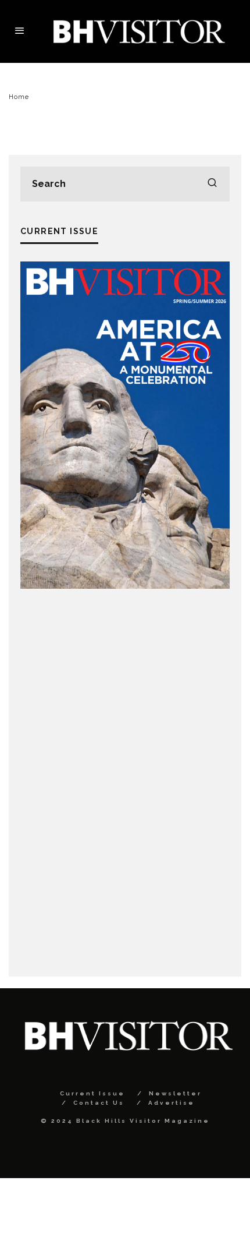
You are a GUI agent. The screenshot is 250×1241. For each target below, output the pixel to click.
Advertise (171, 1102)
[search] (212, 184)
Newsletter (175, 1093)
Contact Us (98, 1102)
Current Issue (92, 1093)
